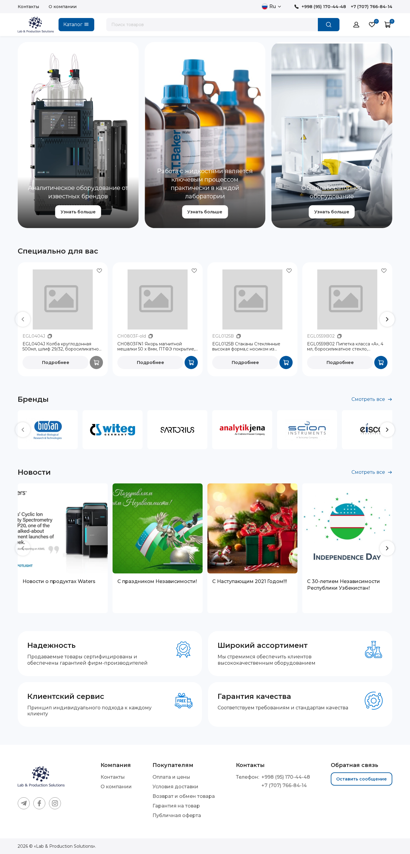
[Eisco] (372, 429)
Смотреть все (368, 399)
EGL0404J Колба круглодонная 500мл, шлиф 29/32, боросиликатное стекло (62, 346)
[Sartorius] (177, 429)
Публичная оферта (176, 815)
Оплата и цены (171, 777)
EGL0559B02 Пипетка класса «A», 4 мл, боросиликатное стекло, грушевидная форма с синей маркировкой (345, 346)
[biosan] (48, 429)
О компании (63, 6)
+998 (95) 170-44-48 (324, 6)
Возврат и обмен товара (183, 796)
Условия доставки (175, 786)
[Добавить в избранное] (99, 270)
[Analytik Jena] (242, 429)
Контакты (28, 6)
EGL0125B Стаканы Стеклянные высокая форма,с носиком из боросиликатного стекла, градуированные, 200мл (246, 346)
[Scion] (307, 429)
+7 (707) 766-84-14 (371, 6)
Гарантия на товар (176, 806)
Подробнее (55, 362)
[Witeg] (113, 429)
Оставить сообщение (361, 779)
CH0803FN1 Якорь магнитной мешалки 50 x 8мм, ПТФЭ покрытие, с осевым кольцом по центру (156, 346)
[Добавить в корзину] (191, 362)
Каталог (73, 24)
